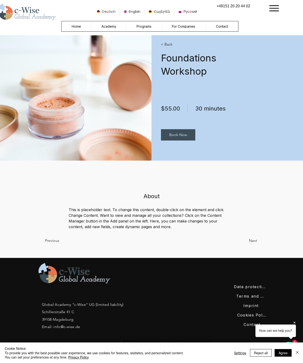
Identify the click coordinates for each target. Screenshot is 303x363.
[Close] (297, 352)
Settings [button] (240, 352)
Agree (283, 352)
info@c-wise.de (66, 327)
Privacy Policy (78, 357)
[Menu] (274, 8)
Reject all (261, 352)
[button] (178, 135)
